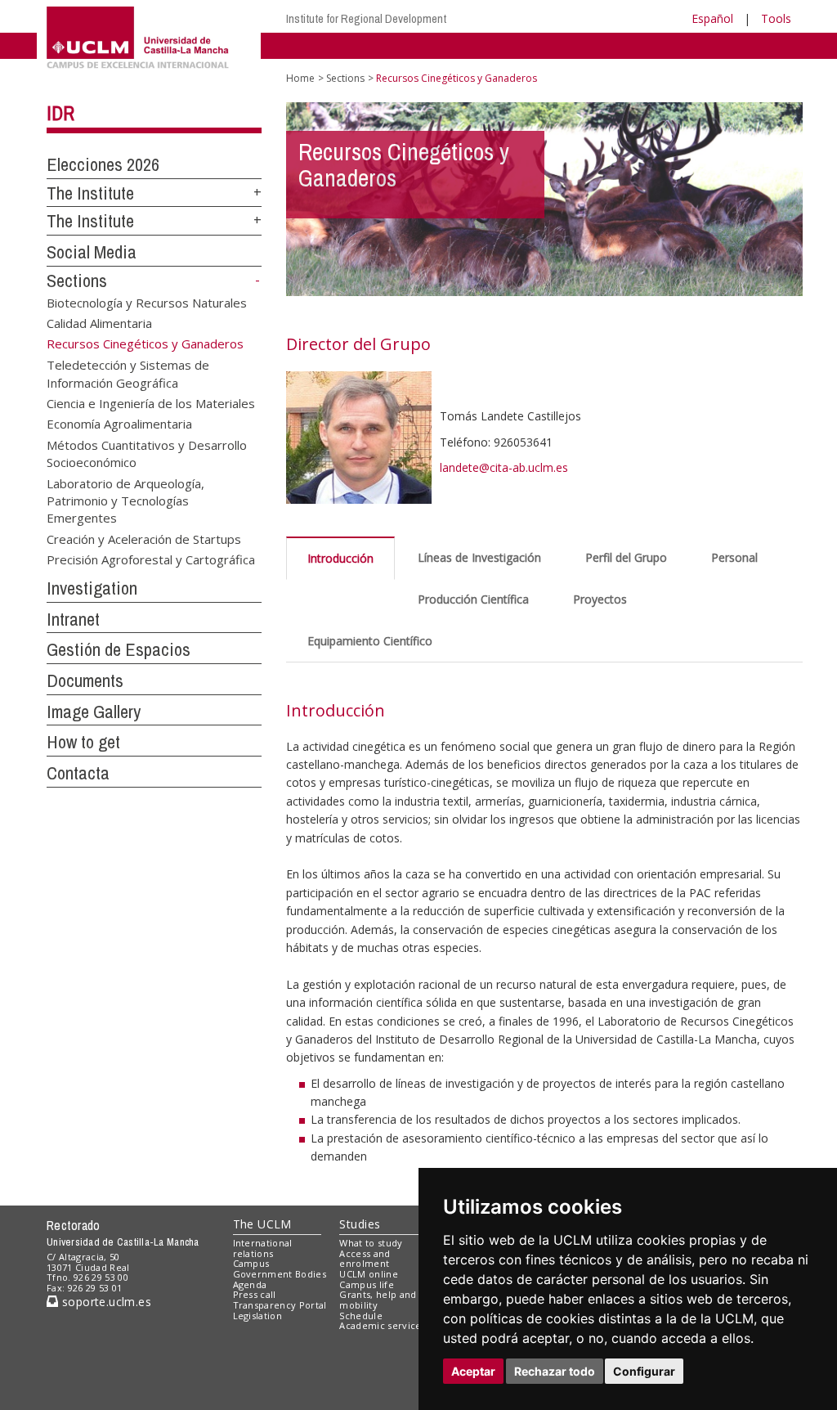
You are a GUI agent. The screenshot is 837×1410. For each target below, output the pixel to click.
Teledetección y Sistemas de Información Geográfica (128, 373)
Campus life (366, 1284)
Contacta (78, 773)
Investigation (92, 588)
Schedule (361, 1315)
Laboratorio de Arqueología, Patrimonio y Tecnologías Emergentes (125, 500)
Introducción (340, 558)
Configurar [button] (644, 1371)
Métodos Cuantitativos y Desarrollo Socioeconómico (147, 452)
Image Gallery (94, 711)
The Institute (90, 193)
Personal (734, 557)
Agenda (250, 1284)
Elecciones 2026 (103, 164)
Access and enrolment (364, 1258)
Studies (359, 1224)
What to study (370, 1243)
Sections (77, 280)
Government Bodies (280, 1274)
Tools (776, 18)
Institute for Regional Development (366, 18)
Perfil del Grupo (626, 557)
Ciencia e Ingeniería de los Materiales (151, 402)
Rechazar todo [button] (554, 1371)
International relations (263, 1248)
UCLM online (368, 1274)
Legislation (258, 1315)
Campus (251, 1263)
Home (300, 78)
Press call (254, 1294)
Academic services (382, 1325)
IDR (60, 113)
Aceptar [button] (473, 1371)
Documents (85, 680)
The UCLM (262, 1224)
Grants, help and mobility (377, 1299)
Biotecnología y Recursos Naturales (147, 302)
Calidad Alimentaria (99, 323)
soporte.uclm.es (104, 1301)
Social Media (92, 252)
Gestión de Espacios (118, 649)
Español (712, 18)
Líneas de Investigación (479, 557)
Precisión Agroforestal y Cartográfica (151, 559)
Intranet (73, 619)
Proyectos (600, 599)
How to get (83, 742)
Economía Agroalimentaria (119, 423)
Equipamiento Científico (369, 641)
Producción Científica (473, 599)
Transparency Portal (280, 1305)
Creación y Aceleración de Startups (144, 538)
